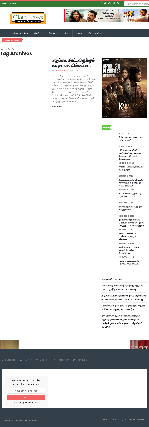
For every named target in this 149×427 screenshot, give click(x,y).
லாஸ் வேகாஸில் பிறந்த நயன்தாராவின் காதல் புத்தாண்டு (127, 236)
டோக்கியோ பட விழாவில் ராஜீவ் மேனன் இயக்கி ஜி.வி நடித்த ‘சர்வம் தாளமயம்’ (131, 182)
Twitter (27, 359)
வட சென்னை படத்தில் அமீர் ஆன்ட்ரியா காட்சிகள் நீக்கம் (130, 195)
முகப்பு (4, 33)
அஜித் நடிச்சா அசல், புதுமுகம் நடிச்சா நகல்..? (130, 138)
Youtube (82, 359)
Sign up (26, 397)
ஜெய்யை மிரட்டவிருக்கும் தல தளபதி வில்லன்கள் (73, 62)
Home (2, 49)
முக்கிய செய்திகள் (20, 33)
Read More (57, 107)
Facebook (9, 359)
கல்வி (66, 33)
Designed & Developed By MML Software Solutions (123, 420)
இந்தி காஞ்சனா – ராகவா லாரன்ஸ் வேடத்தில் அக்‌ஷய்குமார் (129, 250)
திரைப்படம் (52, 33)
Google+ (44, 359)
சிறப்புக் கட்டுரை (95, 33)
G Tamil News (60, 70)
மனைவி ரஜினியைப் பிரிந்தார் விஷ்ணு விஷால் (130, 208)
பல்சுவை (78, 33)
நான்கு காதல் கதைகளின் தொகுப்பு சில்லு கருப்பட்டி (129, 262)
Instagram (63, 359)
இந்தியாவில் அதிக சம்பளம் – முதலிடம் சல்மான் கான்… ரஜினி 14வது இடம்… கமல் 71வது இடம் (131, 222)
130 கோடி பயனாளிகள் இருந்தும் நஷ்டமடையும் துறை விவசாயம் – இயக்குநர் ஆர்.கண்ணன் (130, 154)
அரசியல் (38, 33)
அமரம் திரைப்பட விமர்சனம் (112, 279)
